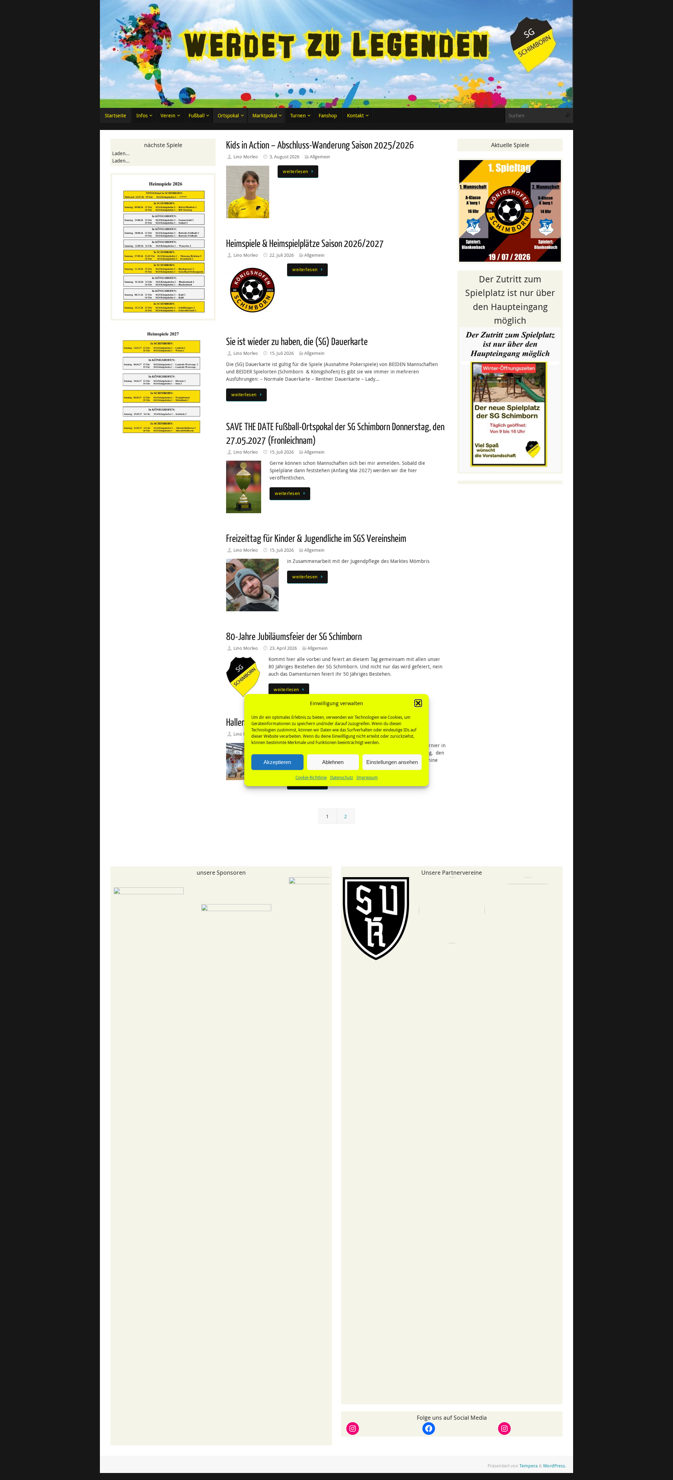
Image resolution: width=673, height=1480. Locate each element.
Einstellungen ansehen (392, 762)
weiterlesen (295, 171)
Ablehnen (333, 762)
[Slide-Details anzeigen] (126, 1150)
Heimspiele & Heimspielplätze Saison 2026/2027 (305, 243)
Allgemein (320, 157)
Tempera (528, 1468)
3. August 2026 (284, 157)
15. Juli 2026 (282, 353)
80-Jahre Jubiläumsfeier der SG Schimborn (294, 636)
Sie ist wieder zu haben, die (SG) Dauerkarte (297, 341)
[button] (418, 703)
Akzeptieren (277, 762)
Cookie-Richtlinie (311, 777)
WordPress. (554, 1468)
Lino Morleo (245, 157)
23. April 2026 (283, 648)
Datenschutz (341, 777)
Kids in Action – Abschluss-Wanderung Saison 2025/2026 (320, 145)
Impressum (367, 777)
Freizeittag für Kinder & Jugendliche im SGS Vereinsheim (316, 538)
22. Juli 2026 (282, 255)
